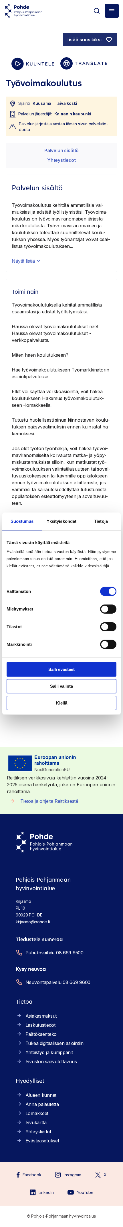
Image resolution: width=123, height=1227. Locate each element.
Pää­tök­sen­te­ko (41, 1034)
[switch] (108, 609)
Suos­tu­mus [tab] (22, 520)
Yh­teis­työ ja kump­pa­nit (49, 1052)
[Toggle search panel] (97, 11)
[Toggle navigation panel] (112, 11)
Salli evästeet (61, 669)
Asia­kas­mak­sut (41, 1016)
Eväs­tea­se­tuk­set (42, 1141)
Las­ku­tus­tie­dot (40, 1025)
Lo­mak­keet (36, 1113)
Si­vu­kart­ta (36, 1122)
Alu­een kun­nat (40, 1095)
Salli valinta (61, 686)
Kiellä (61, 702)
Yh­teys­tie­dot (61, 160)
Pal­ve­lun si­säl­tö (61, 150)
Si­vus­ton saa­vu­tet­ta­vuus (51, 1061)
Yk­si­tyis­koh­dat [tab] (61, 520)
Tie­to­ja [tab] (101, 520)
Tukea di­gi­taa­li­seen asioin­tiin (54, 1043)
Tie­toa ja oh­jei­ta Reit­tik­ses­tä (49, 801)
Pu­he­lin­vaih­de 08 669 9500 (54, 953)
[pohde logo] (23, 11)
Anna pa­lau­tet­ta (42, 1104)
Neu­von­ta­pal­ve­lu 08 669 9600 (57, 982)
